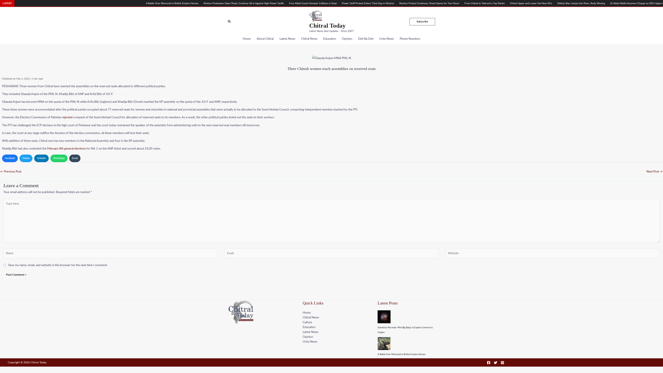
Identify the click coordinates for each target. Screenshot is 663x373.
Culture (307, 322)
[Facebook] (488, 362)
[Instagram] (502, 362)
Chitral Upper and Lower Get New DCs (499, 3)
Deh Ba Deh (365, 38)
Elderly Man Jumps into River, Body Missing (549, 3)
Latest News (287, 38)
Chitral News (309, 38)
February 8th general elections (66, 148)
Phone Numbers (410, 38)
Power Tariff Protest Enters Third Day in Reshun (336, 3)
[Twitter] (495, 362)
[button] (229, 21)
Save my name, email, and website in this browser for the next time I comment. (58, 265)
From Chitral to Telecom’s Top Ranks (452, 3)
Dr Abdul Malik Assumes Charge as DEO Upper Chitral (607, 3)
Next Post (654, 171)
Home (247, 38)
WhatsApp (59, 158)
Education (329, 38)
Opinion (347, 38)
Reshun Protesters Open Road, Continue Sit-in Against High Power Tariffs (211, 3)
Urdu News (386, 38)
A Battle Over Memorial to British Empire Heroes (402, 354)
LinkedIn (41, 158)
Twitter (26, 158)
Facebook (10, 158)
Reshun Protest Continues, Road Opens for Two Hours (397, 3)
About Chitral (265, 38)
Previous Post (10, 171)
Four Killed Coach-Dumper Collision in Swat (281, 3)
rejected (67, 117)
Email (75, 158)
